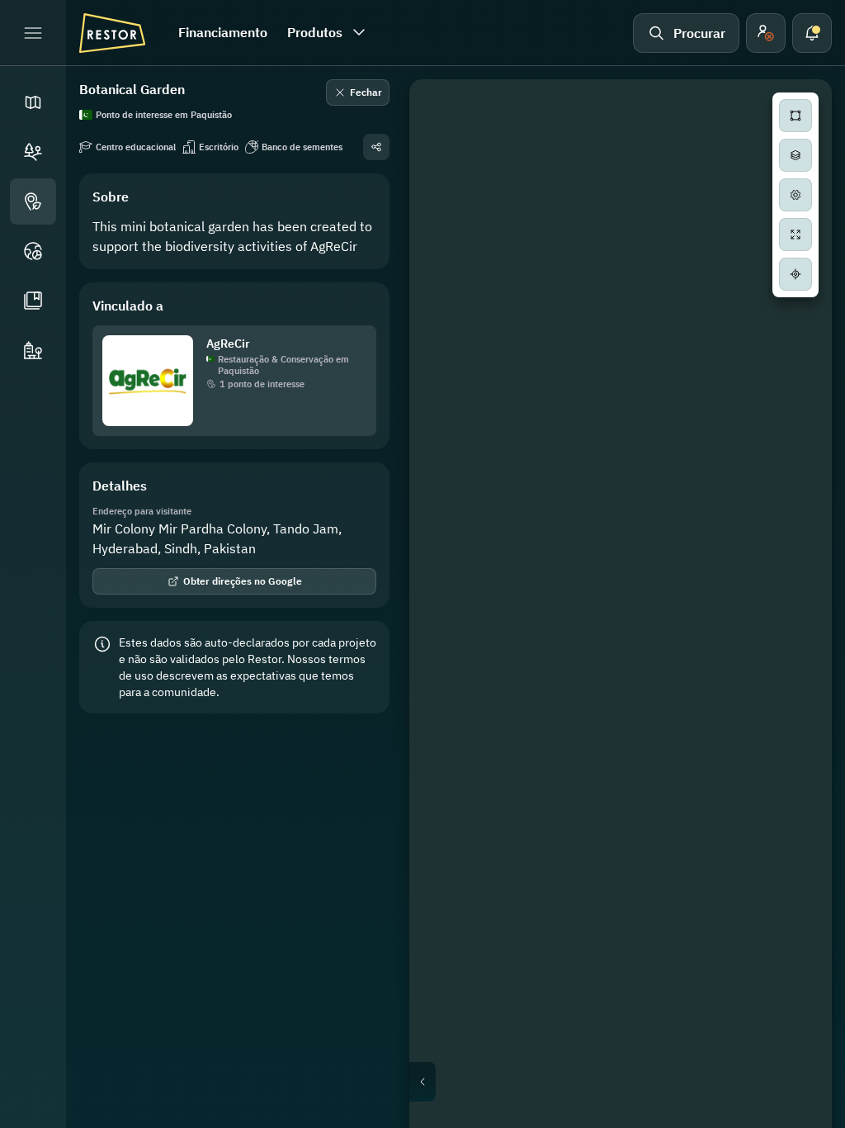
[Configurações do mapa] (795, 194)
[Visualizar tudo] (795, 234)
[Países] (33, 251)
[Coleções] (33, 300)
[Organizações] (33, 350)
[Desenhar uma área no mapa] (795, 115)
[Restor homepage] (112, 33)
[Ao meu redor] (795, 274)
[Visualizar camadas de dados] (795, 155)
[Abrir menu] (33, 33)
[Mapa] (33, 102)
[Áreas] (33, 152)
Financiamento (222, 32)
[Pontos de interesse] (33, 201)
